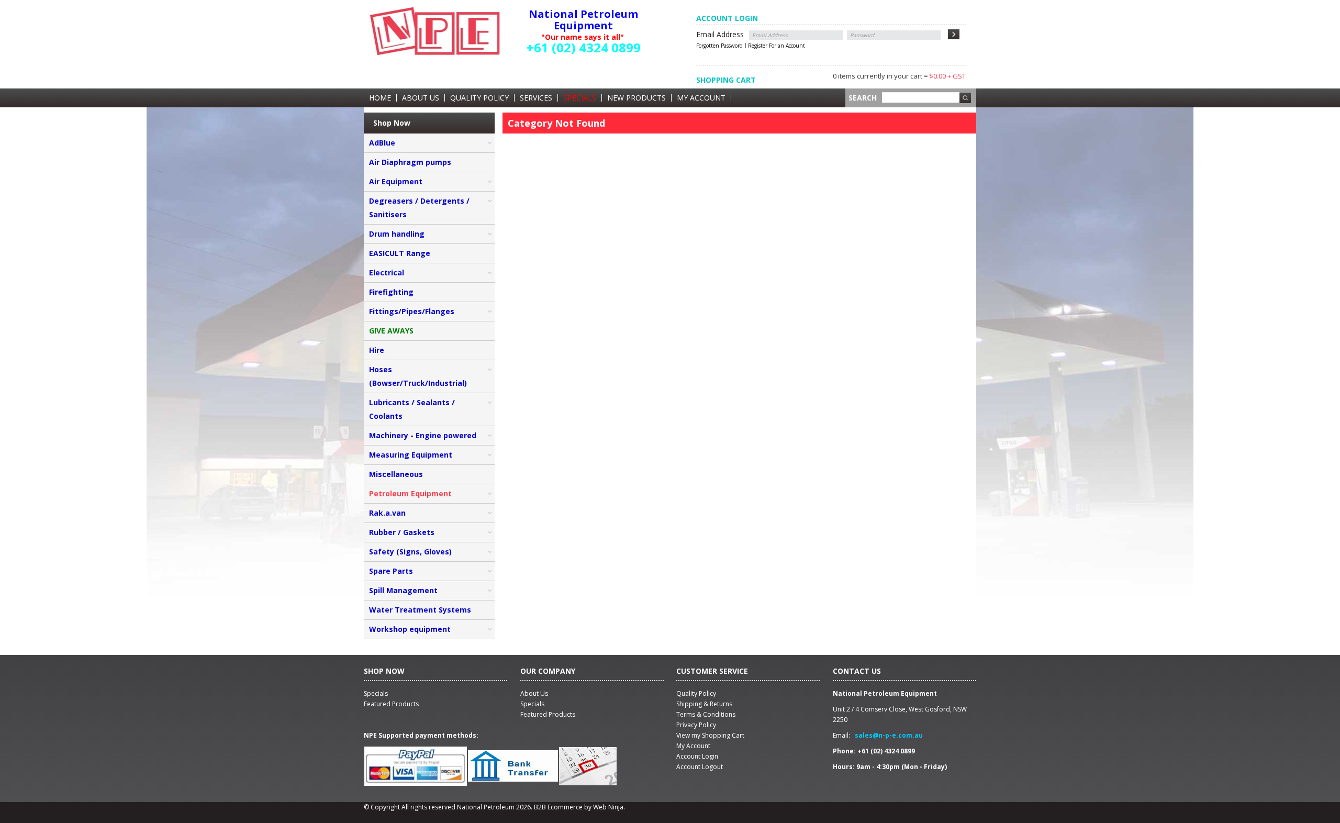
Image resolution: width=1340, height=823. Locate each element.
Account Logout (699, 766)
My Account (701, 98)
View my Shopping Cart (710, 735)
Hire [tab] (376, 350)
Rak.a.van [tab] (387, 513)
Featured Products (547, 714)
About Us (420, 98)
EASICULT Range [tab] (399, 253)
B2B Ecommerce (558, 807)
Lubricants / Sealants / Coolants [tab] (412, 409)
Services (536, 98)
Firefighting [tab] (391, 292)
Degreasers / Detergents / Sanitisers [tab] (419, 207)
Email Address (720, 34)
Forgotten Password (719, 45)
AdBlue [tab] (382, 143)
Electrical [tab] (386, 272)
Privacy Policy (696, 724)
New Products (636, 98)
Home (380, 98)
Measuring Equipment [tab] (410, 455)
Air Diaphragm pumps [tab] (410, 162)
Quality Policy (479, 98)
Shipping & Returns (704, 703)
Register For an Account (776, 45)
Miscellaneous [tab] (396, 474)
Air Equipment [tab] (395, 181)
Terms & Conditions (705, 714)
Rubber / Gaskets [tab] (401, 532)
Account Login (697, 756)
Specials (579, 98)
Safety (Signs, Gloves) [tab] (410, 552)
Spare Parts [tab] (391, 571)
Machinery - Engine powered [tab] (422, 435)
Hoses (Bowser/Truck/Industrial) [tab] (418, 376)
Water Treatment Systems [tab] (420, 610)
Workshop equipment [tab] (410, 629)
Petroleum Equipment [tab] (410, 493)
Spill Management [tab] (403, 590)
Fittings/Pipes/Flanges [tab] (411, 311)
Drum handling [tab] (397, 234)
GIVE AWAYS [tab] (391, 331)
